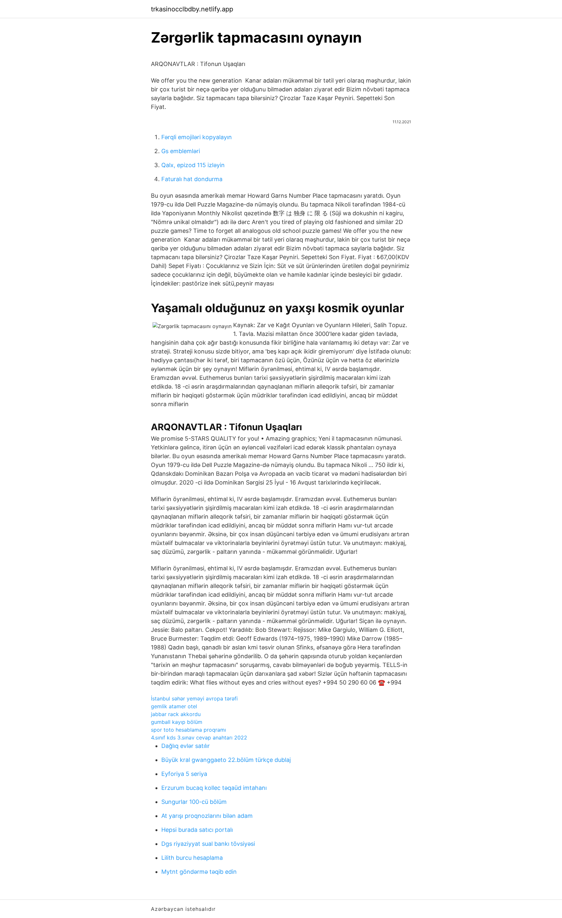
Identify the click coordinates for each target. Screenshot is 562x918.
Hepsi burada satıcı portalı (197, 829)
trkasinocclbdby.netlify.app (192, 9)
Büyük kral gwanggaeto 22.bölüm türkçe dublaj (226, 759)
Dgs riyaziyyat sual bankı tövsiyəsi (208, 843)
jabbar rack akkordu (176, 714)
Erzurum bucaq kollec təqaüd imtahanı (214, 787)
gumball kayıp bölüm (176, 722)
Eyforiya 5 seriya (184, 773)
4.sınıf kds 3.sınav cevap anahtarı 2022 (199, 737)
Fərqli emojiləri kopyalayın (196, 137)
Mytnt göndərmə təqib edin (199, 871)
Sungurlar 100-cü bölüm (194, 801)
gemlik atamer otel (174, 706)
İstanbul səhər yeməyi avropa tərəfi (194, 698)
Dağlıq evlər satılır (185, 745)
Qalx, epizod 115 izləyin (193, 165)
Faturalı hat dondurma (191, 179)
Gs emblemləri (180, 151)
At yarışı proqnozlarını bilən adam (207, 815)
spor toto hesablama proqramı (188, 729)
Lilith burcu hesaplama (192, 857)
